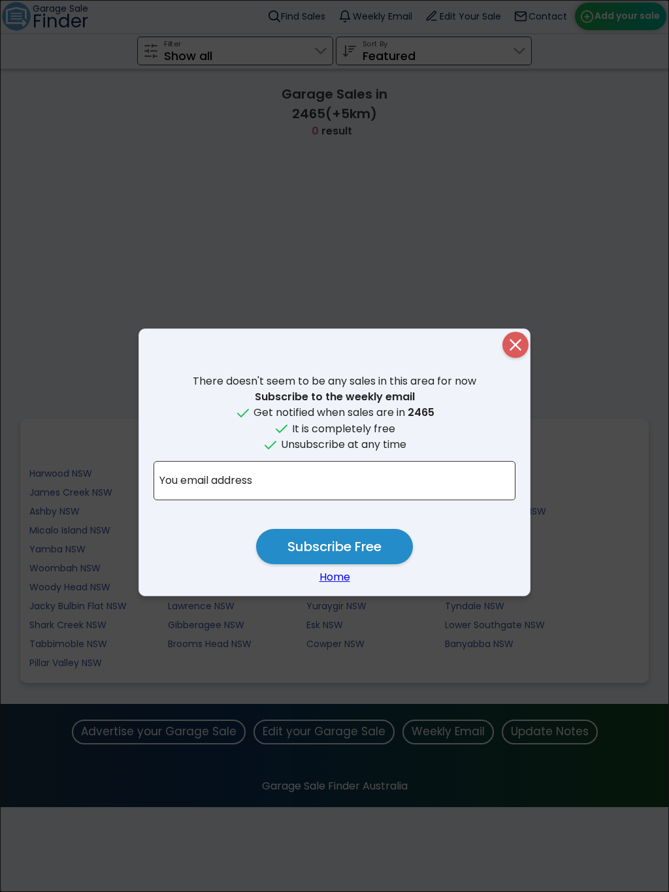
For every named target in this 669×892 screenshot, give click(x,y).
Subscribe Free (334, 546)
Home (334, 576)
